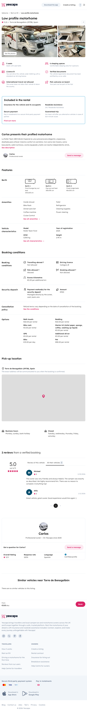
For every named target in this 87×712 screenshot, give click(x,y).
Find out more (10, 121)
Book (80, 604)
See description (8, 148)
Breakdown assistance (40, 662)
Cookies (42, 705)
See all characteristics (33, 241)
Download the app (51, 5)
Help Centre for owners (40, 666)
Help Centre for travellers (12, 668)
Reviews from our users (11, 664)
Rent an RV (6, 653)
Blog (3, 705)
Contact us (12, 705)
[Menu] (82, 4)
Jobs (20, 705)
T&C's (26, 705)
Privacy (34, 705)
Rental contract (37, 653)
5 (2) (5, 22)
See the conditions (31, 309)
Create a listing (69, 5)
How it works (7, 649)
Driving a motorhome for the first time (13, 658)
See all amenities (30, 219)
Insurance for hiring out (40, 657)
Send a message (74, 155)
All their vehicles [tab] (54, 463)
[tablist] (55, 463)
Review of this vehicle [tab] (36, 463)
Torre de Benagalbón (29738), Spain (24, 22)
